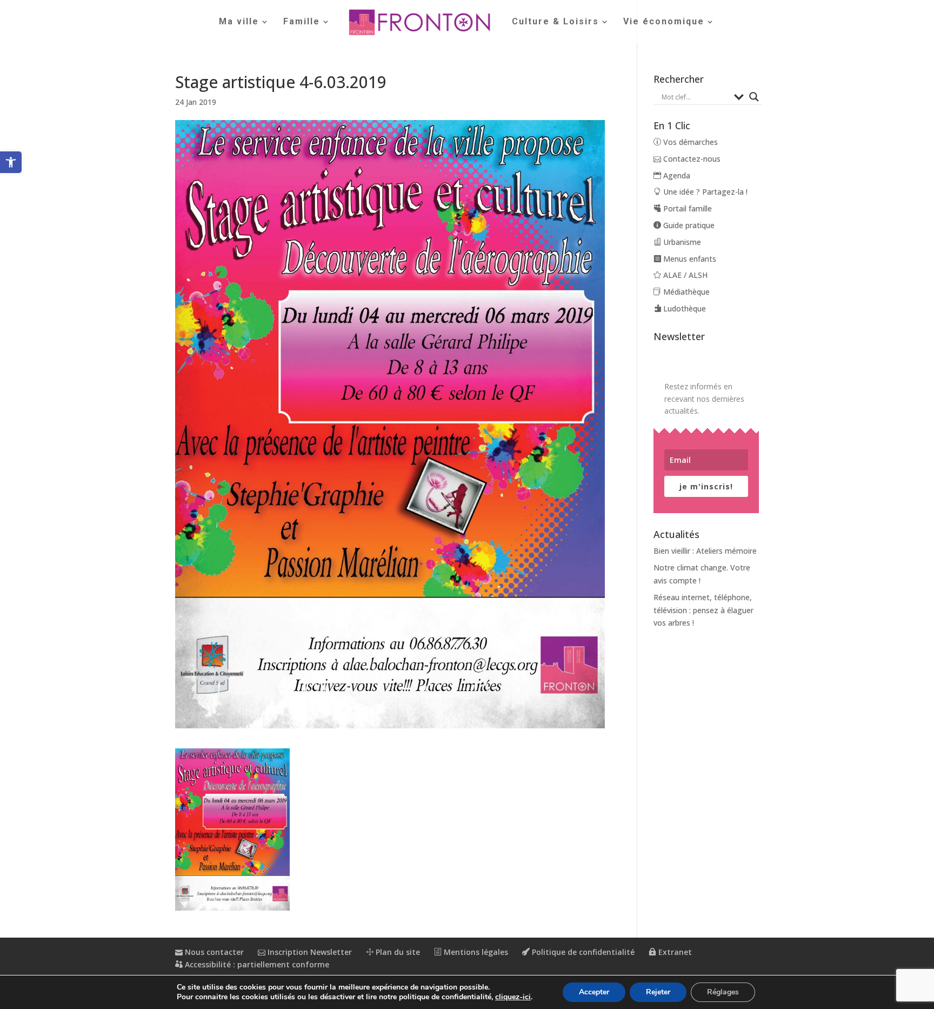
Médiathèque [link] (685, 292)
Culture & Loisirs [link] (555, 22)
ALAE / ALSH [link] (684, 275)
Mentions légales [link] (475, 952)
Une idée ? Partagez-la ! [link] (704, 192)
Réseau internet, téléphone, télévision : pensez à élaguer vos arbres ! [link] (703, 610)
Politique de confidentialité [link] (582, 952)
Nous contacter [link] (213, 952)
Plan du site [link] (396, 952)
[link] (11, 162)
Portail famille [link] (686, 208)
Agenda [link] (675, 175)
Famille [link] (301, 22)
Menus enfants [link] (688, 259)
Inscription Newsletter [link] (308, 952)
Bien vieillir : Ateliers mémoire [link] (705, 551)
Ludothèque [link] (683, 308)
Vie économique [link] (663, 22)
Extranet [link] (674, 952)
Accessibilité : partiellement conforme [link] (256, 964)
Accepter (594, 992)
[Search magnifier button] (754, 96)
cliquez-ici (513, 997)
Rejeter (658, 992)
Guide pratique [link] (688, 225)
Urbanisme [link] (681, 242)
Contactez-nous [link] (690, 159)
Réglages (723, 992)
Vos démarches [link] (689, 142)
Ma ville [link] (239, 22)
